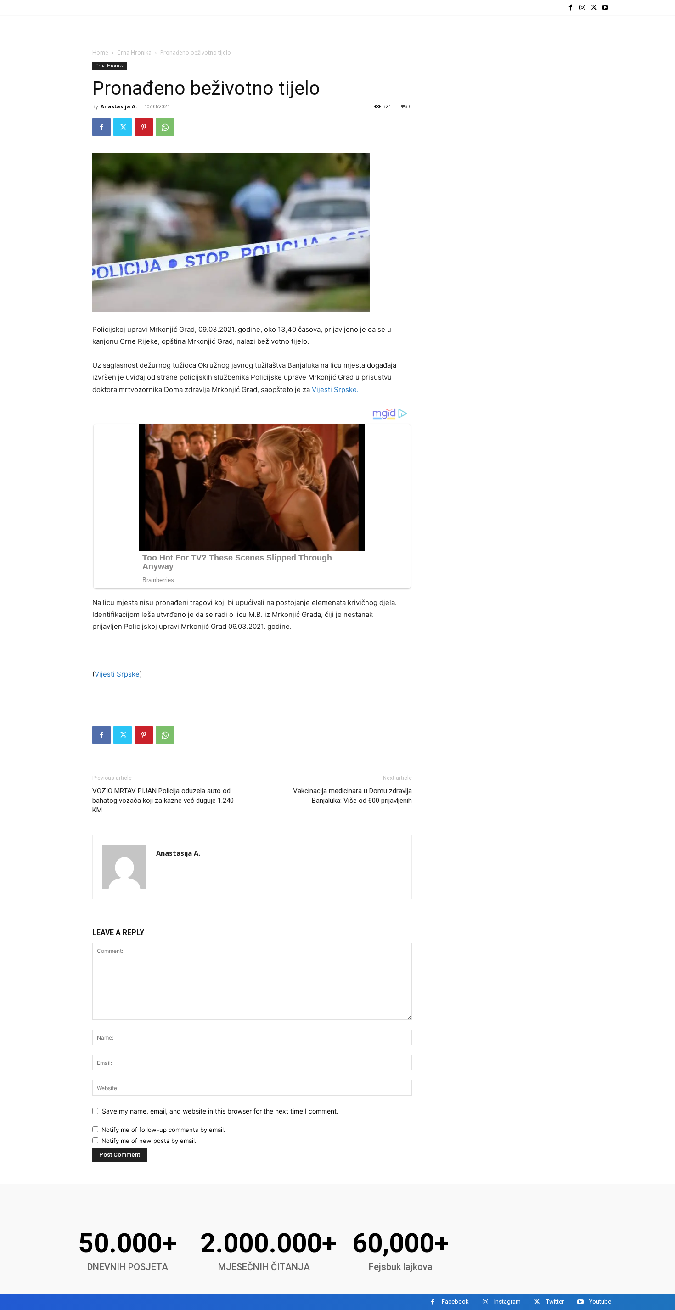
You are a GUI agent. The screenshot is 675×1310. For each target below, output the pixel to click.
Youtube (600, 1301)
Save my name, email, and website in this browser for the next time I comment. (220, 1111)
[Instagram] (582, 7)
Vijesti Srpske (117, 674)
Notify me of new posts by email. (149, 1140)
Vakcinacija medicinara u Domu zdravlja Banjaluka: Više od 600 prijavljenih (352, 796)
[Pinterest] (144, 127)
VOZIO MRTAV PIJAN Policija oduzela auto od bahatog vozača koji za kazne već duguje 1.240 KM (163, 800)
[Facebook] (570, 7)
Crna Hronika (134, 52)
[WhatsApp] (165, 127)
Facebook (455, 1301)
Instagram (507, 1301)
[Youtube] (605, 7)
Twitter (555, 1301)
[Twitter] (594, 7)
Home (100, 52)
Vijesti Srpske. (334, 389)
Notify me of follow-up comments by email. (163, 1129)
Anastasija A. (119, 106)
